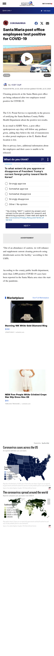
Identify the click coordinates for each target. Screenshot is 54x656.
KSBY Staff (16, 85)
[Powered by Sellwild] (45, 443)
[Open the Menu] (4, 4)
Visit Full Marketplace (41, 298)
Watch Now (46, 3)
